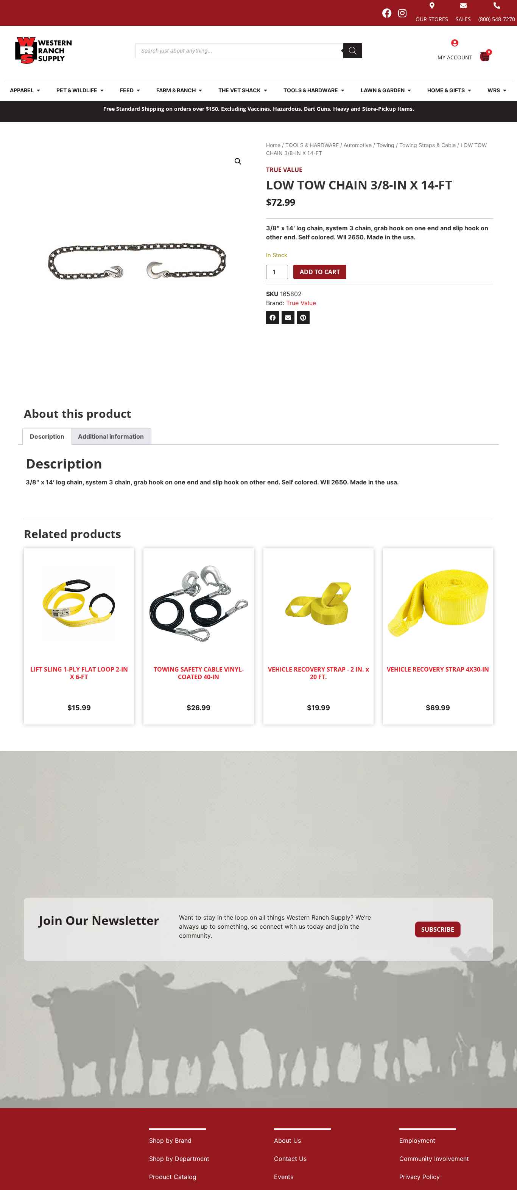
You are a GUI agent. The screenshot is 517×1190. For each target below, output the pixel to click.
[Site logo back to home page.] (43, 50)
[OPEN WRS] (504, 90)
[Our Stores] (432, 5)
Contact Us (290, 1158)
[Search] (352, 50)
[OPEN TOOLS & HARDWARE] (342, 90)
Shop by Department (179, 1158)
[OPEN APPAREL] (38, 90)
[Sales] (463, 5)
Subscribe (437, 929)
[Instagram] (402, 13)
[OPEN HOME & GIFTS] (469, 90)
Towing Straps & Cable (427, 145)
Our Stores (432, 19)
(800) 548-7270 (496, 19)
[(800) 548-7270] (497, 5)
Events (283, 1177)
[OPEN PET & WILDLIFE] (101, 90)
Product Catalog (172, 1177)
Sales (463, 19)
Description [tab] (47, 436)
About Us (287, 1140)
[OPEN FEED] (138, 90)
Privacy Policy (419, 1177)
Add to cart (320, 272)
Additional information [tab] (111, 436)
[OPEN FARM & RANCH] (200, 90)
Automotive (358, 145)
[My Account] (455, 43)
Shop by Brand (170, 1140)
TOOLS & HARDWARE (312, 145)
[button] (238, 161)
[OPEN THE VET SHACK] (265, 90)
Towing (385, 145)
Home (273, 145)
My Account (455, 57)
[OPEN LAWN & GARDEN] (409, 90)
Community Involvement (434, 1158)
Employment (417, 1140)
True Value (284, 170)
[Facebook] (386, 13)
